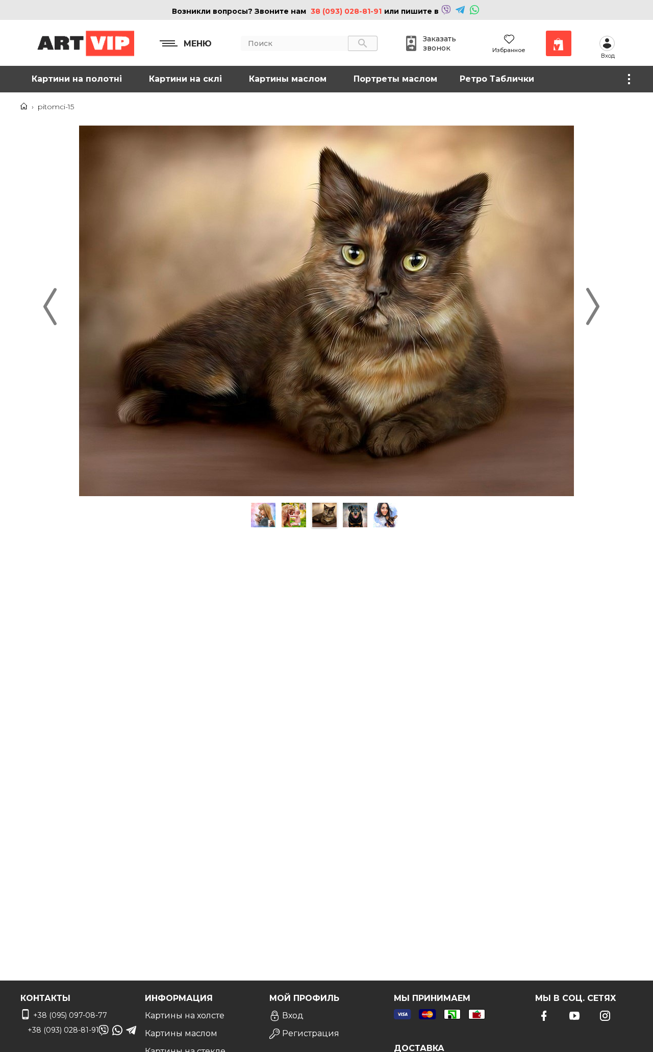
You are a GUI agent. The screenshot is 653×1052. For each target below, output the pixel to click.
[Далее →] (326, 494)
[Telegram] (460, 11)
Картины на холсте (184, 1015)
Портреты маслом (395, 79)
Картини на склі (185, 79)
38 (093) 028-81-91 (346, 11)
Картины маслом (287, 79)
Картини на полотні (77, 79)
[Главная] (24, 106)
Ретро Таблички (497, 79)
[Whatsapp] (474, 11)
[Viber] (446, 11)
